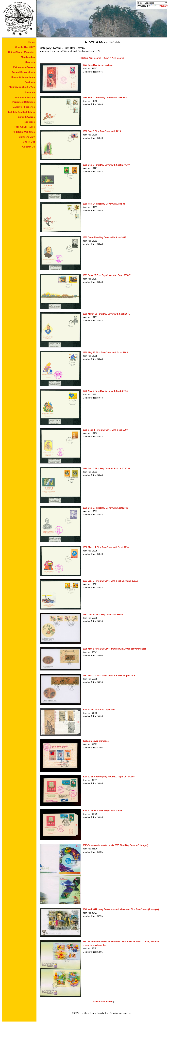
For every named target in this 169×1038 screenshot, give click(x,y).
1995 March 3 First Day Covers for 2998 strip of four (109, 675)
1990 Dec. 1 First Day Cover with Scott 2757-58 (106, 468)
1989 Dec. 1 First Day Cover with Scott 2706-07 (106, 165)
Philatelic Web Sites (24, 132)
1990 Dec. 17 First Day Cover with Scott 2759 (105, 508)
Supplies (30, 92)
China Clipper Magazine (21, 52)
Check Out (29, 141)
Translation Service (24, 97)
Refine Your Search (91, 58)
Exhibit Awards (26, 117)
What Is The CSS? (25, 47)
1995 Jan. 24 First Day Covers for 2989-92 (103, 614)
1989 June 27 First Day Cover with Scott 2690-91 (107, 275)
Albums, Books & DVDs (22, 87)
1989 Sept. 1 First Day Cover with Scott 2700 (105, 430)
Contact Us (28, 146)
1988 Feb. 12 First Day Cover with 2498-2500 (105, 97)
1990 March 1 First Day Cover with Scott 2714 (106, 547)
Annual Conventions (23, 72)
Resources (29, 121)
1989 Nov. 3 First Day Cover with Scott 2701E (105, 391)
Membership (28, 57)
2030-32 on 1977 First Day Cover (99, 709)
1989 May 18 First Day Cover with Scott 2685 (105, 352)
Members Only (27, 136)
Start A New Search (114, 58)
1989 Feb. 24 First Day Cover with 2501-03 (104, 204)
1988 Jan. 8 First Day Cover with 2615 (102, 131)
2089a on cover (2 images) (96, 741)
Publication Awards (24, 67)
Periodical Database (23, 102)
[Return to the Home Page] (19, 35)
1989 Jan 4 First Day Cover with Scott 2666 (104, 237)
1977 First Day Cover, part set (97, 65)
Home (31, 42)
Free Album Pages (25, 126)
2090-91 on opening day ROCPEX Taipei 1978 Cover (109, 776)
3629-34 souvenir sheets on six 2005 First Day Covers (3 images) (115, 845)
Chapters (30, 62)
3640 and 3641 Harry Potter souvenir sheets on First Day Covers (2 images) (121, 909)
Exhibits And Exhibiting (21, 112)
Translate (162, 5)
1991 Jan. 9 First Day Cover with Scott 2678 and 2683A (110, 581)
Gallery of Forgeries (24, 106)
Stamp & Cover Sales (23, 77)
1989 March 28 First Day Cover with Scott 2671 (106, 314)
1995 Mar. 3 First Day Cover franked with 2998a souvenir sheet (114, 649)
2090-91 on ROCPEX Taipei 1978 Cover (102, 810)
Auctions (30, 82)
